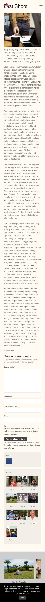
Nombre (8, 396)
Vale (22, 597)
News (8, 350)
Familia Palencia (19, 582)
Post (12, 350)
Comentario (9, 367)
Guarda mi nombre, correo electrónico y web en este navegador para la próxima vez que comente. (21, 431)
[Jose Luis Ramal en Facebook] (9, 461)
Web (6, 416)
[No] (42, 592)
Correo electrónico (12, 406)
